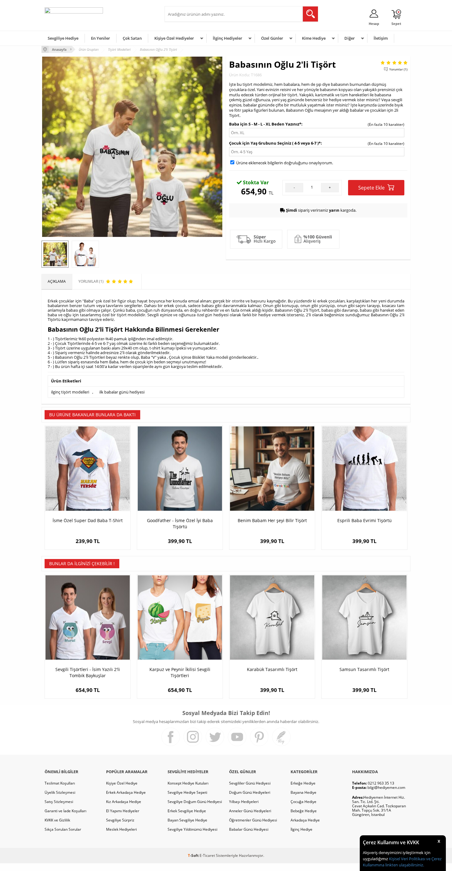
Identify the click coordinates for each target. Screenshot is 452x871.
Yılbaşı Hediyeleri (244, 801)
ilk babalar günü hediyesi (122, 392)
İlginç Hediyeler (227, 38)
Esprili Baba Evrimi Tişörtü (364, 520)
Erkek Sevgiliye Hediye (187, 810)
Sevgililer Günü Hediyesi (250, 783)
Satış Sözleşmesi (59, 801)
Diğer (349, 38)
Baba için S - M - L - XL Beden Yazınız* (265, 124)
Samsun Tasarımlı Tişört (364, 669)
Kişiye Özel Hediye (121, 783)
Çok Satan (132, 38)
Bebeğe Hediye (304, 810)
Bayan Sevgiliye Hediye (187, 820)
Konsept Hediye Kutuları (188, 783)
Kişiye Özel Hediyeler (174, 38)
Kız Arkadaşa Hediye (123, 801)
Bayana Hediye (303, 792)
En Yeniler (100, 38)
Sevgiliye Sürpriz (120, 820)
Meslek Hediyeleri (121, 829)
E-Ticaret (207, 855)
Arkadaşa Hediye (305, 820)
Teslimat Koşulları (60, 783)
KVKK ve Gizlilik (57, 820)
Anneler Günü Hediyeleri (250, 810)
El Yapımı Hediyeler (122, 810)
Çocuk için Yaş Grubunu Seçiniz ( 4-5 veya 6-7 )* (275, 143)
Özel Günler (272, 38)
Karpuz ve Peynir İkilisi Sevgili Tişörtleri (179, 672)
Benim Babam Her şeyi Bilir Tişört (272, 520)
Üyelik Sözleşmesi (60, 792)
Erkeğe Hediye (303, 783)
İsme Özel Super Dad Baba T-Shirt (88, 520)
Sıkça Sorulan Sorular (63, 829)
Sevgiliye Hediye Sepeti (187, 792)
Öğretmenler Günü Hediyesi (253, 820)
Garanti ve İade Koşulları (65, 810)
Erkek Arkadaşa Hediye (126, 792)
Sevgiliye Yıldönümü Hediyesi (192, 829)
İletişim (381, 38)
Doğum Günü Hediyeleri (249, 792)
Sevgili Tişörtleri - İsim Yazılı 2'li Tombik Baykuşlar (87, 672)
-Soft (194, 855)
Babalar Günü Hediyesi (248, 829)
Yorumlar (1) (398, 69)
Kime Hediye (314, 38)
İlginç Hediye (301, 829)
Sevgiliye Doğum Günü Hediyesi (195, 801)
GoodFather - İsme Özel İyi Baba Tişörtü (180, 523)
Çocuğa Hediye (303, 801)
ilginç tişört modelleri (70, 392)
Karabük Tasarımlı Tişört (272, 669)
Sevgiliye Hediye (63, 38)
